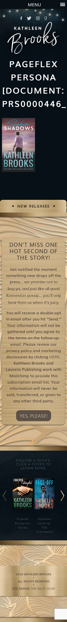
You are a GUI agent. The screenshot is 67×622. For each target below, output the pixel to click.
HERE (54, 357)
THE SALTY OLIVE (43, 588)
